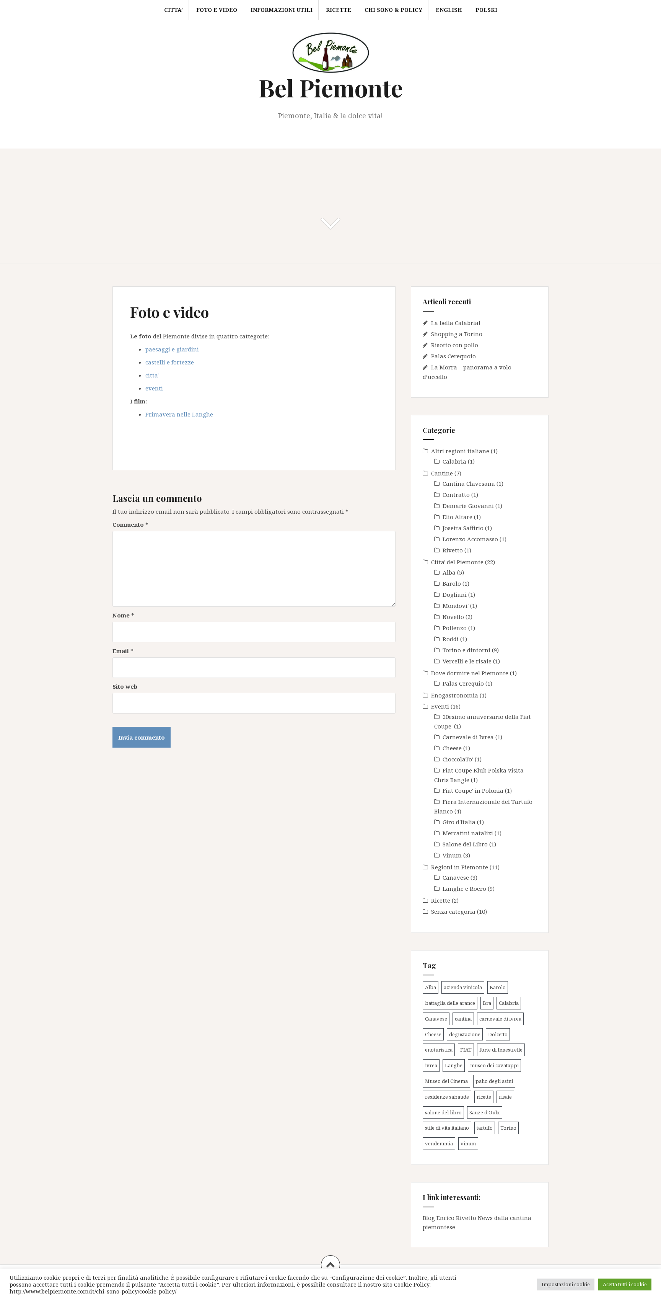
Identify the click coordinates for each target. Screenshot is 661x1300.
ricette (484, 1096)
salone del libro (443, 1112)
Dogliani (455, 594)
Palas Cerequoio (453, 356)
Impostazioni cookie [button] (566, 1284)
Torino (508, 1127)
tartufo (485, 1127)
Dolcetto (498, 1034)
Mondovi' (456, 605)
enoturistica (439, 1049)
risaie (505, 1096)
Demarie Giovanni (468, 506)
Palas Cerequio (463, 683)
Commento (130, 524)
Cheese (452, 748)
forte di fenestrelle (501, 1049)
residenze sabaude (447, 1096)
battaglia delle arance (450, 1002)
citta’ (152, 375)
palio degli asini (494, 1081)
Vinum (452, 855)
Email (123, 651)
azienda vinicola (463, 987)
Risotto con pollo (454, 345)
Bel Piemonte (331, 87)
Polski (486, 9)
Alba (449, 572)
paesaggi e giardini (172, 349)
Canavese (456, 877)
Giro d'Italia (459, 822)
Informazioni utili (282, 9)
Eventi (440, 706)
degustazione (464, 1034)
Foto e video (216, 9)
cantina (463, 1018)
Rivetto (453, 550)
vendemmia (439, 1143)
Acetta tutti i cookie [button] (625, 1284)
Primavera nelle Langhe (179, 414)
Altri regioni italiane (460, 451)
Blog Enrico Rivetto (449, 1218)
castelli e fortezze (169, 362)
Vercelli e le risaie (467, 661)
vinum (468, 1143)
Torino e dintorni (466, 650)
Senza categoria (453, 911)
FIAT (466, 1049)
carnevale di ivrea (500, 1018)
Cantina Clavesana (469, 483)
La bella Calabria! (455, 323)
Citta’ (173, 9)
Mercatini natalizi (468, 833)
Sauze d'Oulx (484, 1112)
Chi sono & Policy (393, 9)
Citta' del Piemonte (457, 562)
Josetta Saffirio (463, 528)
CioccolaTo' (458, 759)
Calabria (454, 461)
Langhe (453, 1065)
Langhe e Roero (464, 888)
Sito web (124, 686)
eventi (154, 388)
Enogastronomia (454, 695)
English (449, 9)
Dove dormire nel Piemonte (469, 673)
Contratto (456, 494)
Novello (453, 617)
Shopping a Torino (456, 334)
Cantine (442, 473)
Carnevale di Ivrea (468, 737)
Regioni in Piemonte (459, 867)
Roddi (451, 639)
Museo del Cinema (446, 1081)
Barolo (452, 583)
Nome (123, 615)
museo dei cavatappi (494, 1065)
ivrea (431, 1065)
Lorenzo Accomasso (470, 539)
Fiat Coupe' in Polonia (473, 790)
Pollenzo (455, 628)
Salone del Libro (465, 844)
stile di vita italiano (447, 1127)
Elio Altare (457, 517)
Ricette (338, 9)
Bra (487, 1002)
